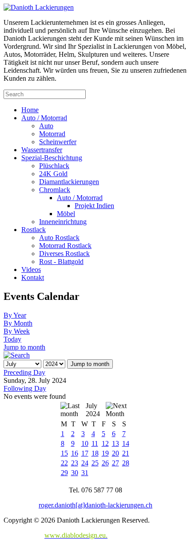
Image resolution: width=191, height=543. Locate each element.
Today (12, 339)
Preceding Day (24, 372)
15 (64, 453)
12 (105, 443)
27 (115, 463)
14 (125, 443)
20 (115, 453)
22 (64, 463)
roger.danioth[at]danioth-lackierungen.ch (95, 505)
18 (95, 453)
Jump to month (24, 347)
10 (84, 443)
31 (84, 472)
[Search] (17, 355)
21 (125, 453)
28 (125, 463)
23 (74, 463)
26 (105, 463)
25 (95, 463)
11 (95, 443)
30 (74, 472)
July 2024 (93, 409)
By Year (15, 315)
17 (84, 453)
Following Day (25, 388)
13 (115, 443)
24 (84, 463)
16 (74, 453)
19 (105, 453)
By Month (18, 323)
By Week (17, 331)
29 (64, 472)
